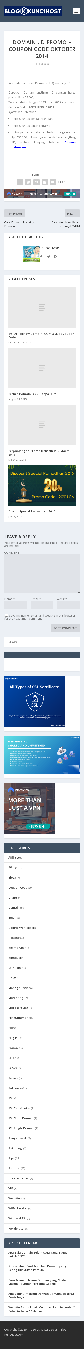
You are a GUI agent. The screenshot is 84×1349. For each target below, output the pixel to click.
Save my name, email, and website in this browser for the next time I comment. (39, 617)
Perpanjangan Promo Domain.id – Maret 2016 (39, 452)
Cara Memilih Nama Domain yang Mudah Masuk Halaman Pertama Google (38, 1282)
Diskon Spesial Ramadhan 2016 (31, 511)
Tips (11, 1158)
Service (13, 1078)
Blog (11, 877)
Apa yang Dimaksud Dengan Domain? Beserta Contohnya (41, 1295)
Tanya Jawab (17, 1138)
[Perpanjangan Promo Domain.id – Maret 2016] (42, 425)
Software (15, 1088)
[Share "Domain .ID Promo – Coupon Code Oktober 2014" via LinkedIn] (45, 182)
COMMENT (11, 552)
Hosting (14, 938)
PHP (11, 1028)
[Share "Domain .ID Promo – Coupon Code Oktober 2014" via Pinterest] (36, 182)
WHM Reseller (18, 1208)
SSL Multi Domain (20, 1118)
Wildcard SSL (17, 1218)
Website (62, 599)
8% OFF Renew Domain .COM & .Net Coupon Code (41, 335)
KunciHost (50, 248)
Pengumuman (18, 1018)
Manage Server (19, 988)
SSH (11, 1098)
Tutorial (14, 1168)
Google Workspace (21, 928)
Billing (12, 867)
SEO (11, 1058)
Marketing (15, 998)
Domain (14, 907)
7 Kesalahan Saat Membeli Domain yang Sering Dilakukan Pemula (37, 1268)
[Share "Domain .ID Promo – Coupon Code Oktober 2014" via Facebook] (20, 182)
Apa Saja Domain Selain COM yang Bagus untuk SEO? (37, 1254)
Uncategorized (18, 1178)
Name (9, 599)
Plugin (12, 1038)
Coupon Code (17, 887)
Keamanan (16, 948)
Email (36, 599)
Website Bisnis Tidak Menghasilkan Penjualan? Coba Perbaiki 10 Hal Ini (41, 1309)
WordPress (15, 1228)
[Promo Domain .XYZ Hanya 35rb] (42, 368)
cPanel (13, 897)
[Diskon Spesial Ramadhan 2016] (42, 485)
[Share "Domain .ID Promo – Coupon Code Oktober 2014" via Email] (53, 182)
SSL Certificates (19, 1108)
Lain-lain (14, 968)
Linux (12, 978)
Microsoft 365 (18, 1008)
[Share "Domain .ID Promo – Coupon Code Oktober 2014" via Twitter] (28, 182)
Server (12, 1068)
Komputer (15, 958)
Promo (13, 1048)
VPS (10, 1188)
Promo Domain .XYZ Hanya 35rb (32, 394)
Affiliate (14, 857)
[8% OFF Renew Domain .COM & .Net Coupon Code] (42, 307)
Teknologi (15, 1148)
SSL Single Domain (21, 1128)
